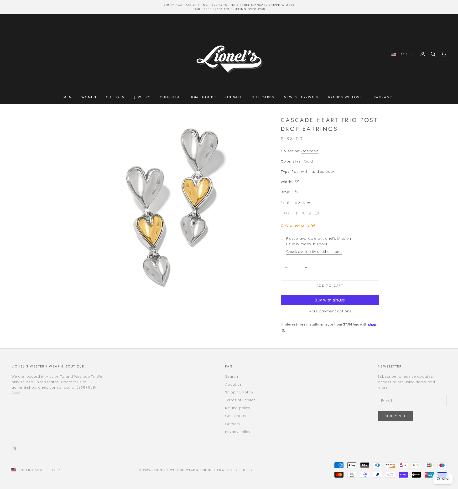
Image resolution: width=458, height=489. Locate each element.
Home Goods (203, 97)
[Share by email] (317, 213)
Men (67, 97)
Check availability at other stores (314, 251)
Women (88, 97)
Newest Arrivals (301, 97)
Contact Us (235, 415)
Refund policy (237, 408)
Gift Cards (263, 97)
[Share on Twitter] (303, 213)
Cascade (309, 151)
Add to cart (330, 285)
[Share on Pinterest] (310, 213)
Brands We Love (345, 97)
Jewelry (142, 97)
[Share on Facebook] (297, 213)
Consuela (170, 97)
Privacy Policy (237, 431)
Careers (232, 424)
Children (115, 97)
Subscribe (395, 416)
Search (231, 376)
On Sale (233, 97)
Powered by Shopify (235, 470)
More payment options (330, 311)
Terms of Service (240, 400)
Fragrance (383, 97)
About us (233, 384)
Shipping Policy (239, 392)
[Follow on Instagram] (13, 448)
